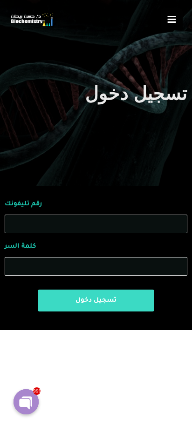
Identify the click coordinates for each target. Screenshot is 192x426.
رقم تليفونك (23, 204)
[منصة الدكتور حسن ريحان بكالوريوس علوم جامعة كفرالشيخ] (31, 19)
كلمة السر (20, 246)
